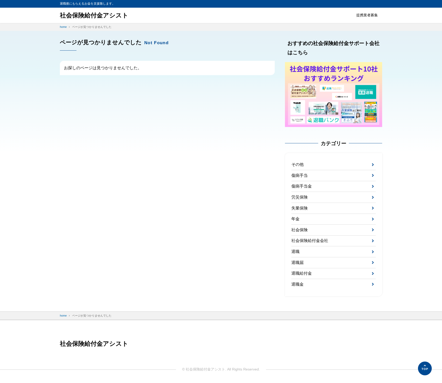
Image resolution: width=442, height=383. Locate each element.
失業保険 (299, 208)
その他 (297, 164)
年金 (295, 219)
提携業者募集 (367, 15)
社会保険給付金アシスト (94, 15)
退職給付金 (301, 273)
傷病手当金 (301, 186)
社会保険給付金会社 (309, 240)
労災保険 (299, 197)
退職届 (297, 262)
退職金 (297, 284)
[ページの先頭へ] (425, 368)
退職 (295, 251)
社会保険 (299, 230)
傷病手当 (299, 175)
